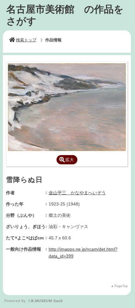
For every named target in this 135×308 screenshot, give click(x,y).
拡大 (69, 159)
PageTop (121, 286)
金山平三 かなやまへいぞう (77, 192)
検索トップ (26, 40)
